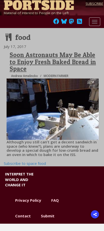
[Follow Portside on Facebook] (56, 22)
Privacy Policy (28, 200)
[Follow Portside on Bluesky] (64, 22)
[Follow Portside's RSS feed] (79, 22)
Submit (48, 215)
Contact (23, 215)
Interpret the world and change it (19, 179)
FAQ (55, 200)
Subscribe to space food (25, 163)
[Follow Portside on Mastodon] (71, 22)
